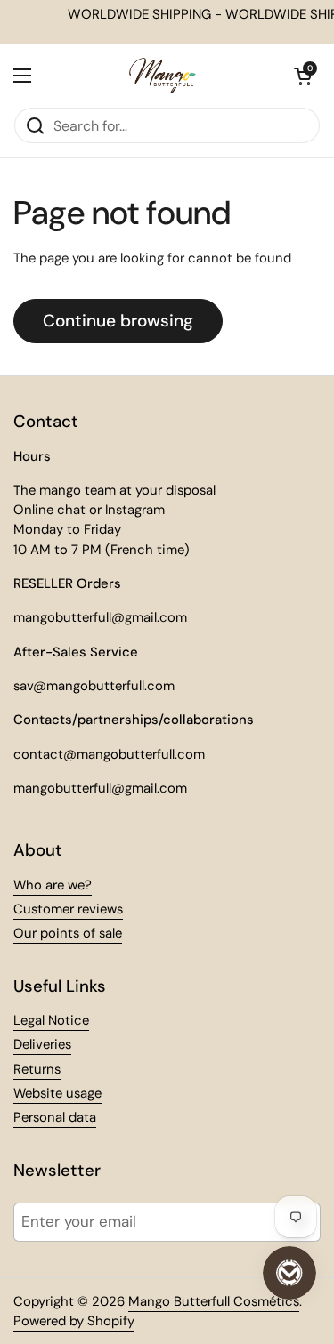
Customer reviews (68, 909)
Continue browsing (118, 321)
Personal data (54, 1117)
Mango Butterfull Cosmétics (213, 1301)
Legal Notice (51, 1020)
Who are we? (52, 885)
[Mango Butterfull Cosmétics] (163, 75)
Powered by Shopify (73, 1321)
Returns (37, 1069)
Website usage (57, 1093)
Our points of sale (67, 933)
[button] (303, 75)
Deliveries (42, 1044)
